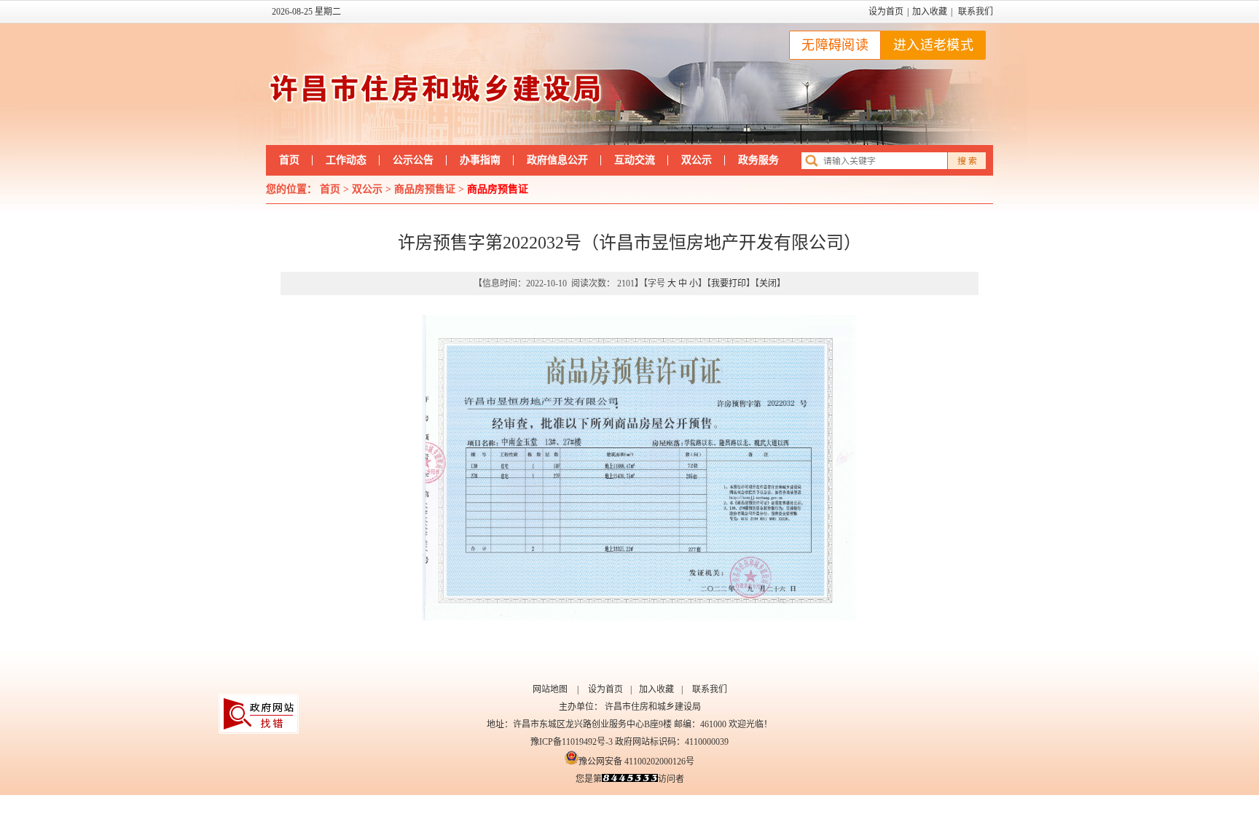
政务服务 (758, 159)
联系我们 (975, 12)
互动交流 (634, 159)
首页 (289, 159)
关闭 (768, 283)
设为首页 (885, 12)
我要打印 (728, 283)
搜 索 (967, 161)
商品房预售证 (424, 189)
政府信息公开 (557, 159)
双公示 (696, 159)
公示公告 (413, 159)
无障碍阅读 (834, 45)
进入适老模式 (933, 45)
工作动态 (346, 159)
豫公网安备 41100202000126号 (636, 761)
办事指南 (480, 159)
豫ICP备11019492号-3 (571, 742)
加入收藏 (929, 12)
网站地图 (550, 689)
